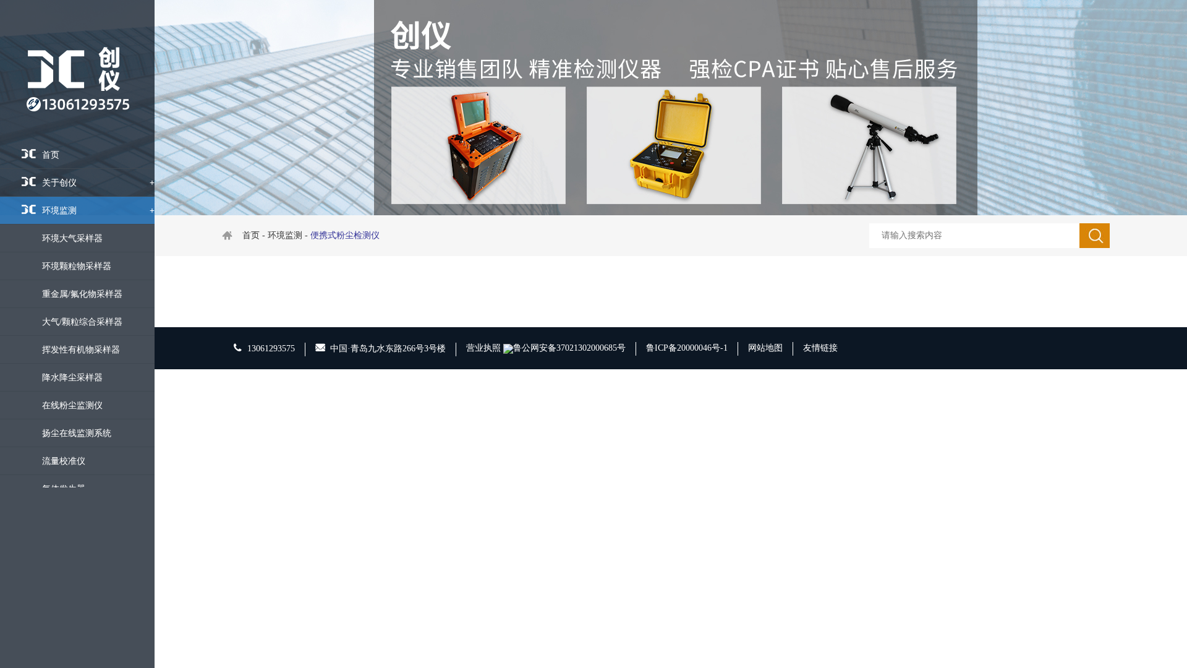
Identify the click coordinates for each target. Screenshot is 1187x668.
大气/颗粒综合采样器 (82, 322)
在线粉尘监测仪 (72, 405)
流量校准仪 (63, 461)
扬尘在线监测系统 (76, 433)
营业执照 (483, 348)
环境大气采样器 (72, 238)
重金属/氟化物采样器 (82, 294)
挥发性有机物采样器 (81, 349)
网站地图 (765, 348)
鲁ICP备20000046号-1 (687, 348)
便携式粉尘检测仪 (345, 235)
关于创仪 (98, 182)
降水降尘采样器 (72, 377)
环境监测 (98, 210)
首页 (50, 155)
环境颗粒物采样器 (76, 266)
